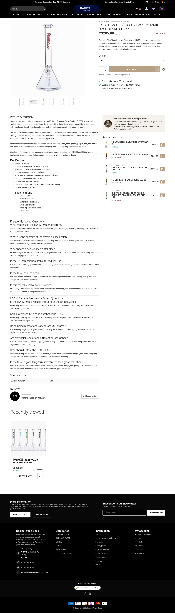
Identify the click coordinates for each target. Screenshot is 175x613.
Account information (143, 534)
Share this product (121, 75)
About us (150, 2)
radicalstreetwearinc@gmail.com (129, 126)
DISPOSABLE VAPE (57, 14)
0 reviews (125, 21)
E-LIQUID (77, 14)
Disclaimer (99, 542)
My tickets (139, 542)
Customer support (102, 557)
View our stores (42, 514)
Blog (157, 2)
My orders (138, 538)
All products (139, 553)
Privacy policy (100, 546)
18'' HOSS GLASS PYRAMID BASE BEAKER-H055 (25, 461)
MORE (157, 14)
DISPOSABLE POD (32, 14)
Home (16, 14)
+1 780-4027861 (153, 126)
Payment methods (102, 549)
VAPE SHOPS (113, 14)
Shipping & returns (102, 553)
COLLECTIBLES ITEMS (137, 14)
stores (97, 565)
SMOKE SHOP (94, 14)
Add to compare (105, 75)
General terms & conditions (105, 538)
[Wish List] (153, 8)
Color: (102, 56)
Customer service (20, 514)
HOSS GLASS (104, 21)
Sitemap (98, 561)
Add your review (90, 396)
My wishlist (139, 546)
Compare (39, 470)
